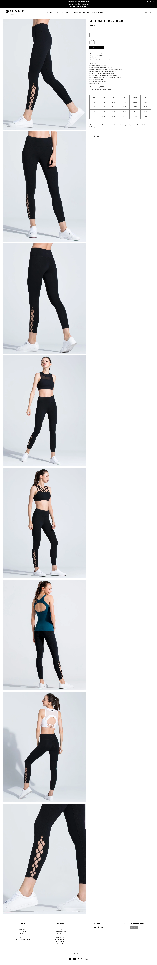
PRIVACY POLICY (23, 933)
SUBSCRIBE (134, 928)
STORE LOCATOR (23, 929)
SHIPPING (60, 929)
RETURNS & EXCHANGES (60, 931)
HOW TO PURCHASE (60, 927)
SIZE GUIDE (91, 28)
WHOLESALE (23, 931)
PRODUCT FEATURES (60, 939)
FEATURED (49, 12)
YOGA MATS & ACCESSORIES (81, 12)
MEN (67, 12)
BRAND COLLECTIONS (98, 12)
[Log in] (146, 12)
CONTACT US (60, 933)
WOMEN (59, 12)
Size (90, 31)
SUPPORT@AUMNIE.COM (23, 939)
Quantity (91, 40)
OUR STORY (23, 927)
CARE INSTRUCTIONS (60, 941)
